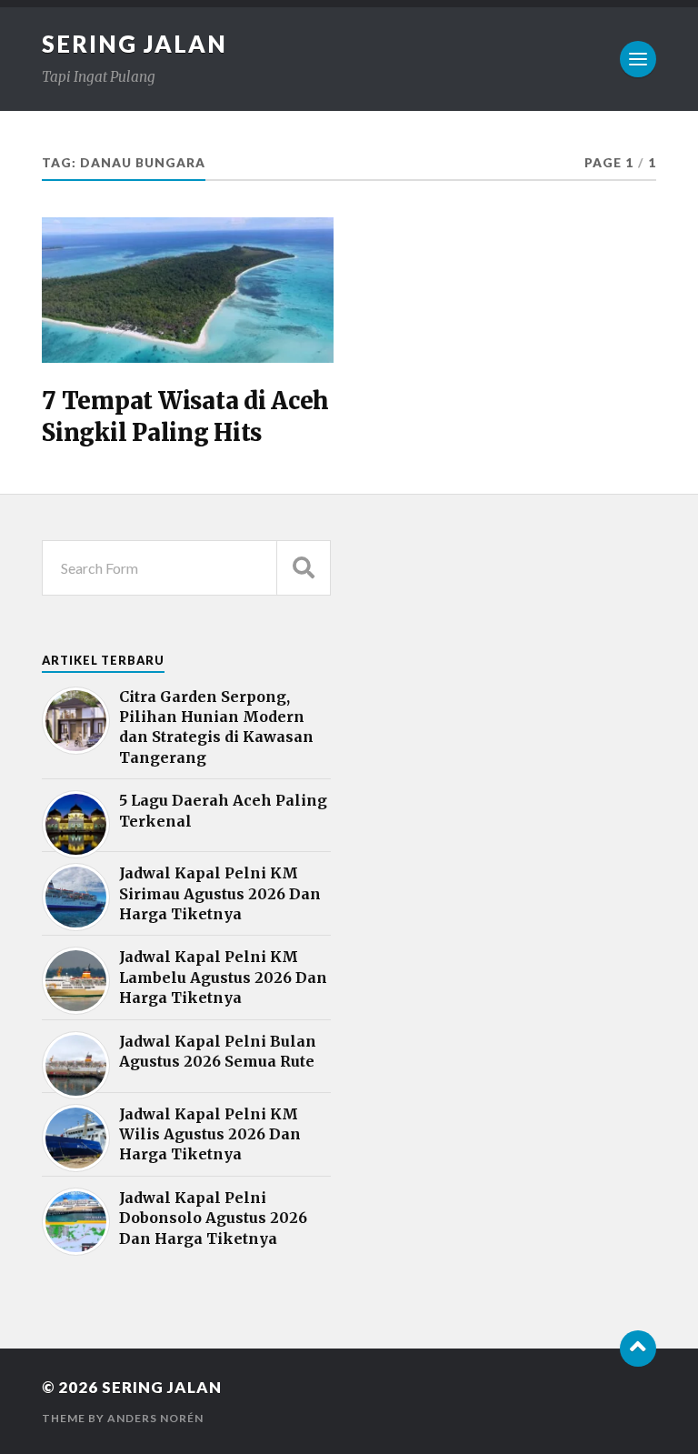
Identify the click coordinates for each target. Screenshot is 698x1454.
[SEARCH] (303, 568)
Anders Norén (155, 1418)
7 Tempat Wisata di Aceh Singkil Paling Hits (185, 416)
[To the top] (638, 1348)
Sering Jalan (134, 43)
